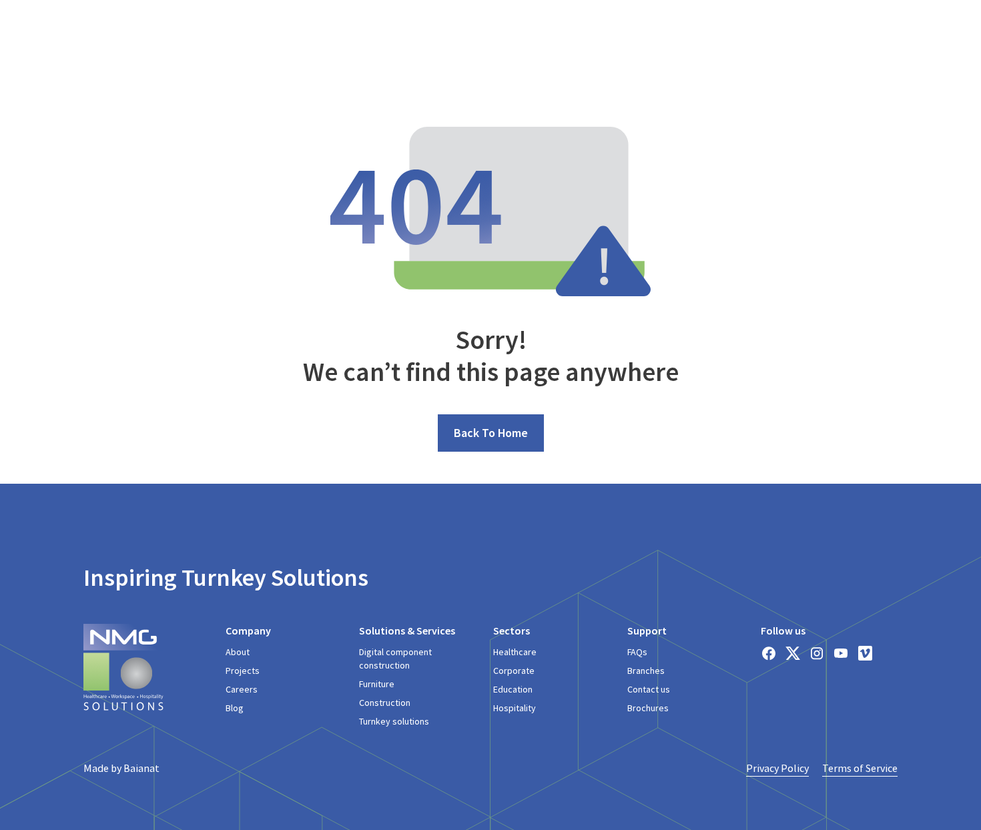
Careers (242, 689)
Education (513, 689)
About (238, 652)
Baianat (141, 768)
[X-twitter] (793, 653)
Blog (235, 708)
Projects (243, 671)
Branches (646, 671)
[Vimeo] (865, 653)
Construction (384, 703)
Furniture (376, 684)
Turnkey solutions (394, 721)
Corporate (514, 671)
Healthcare (515, 652)
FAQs (637, 652)
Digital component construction (395, 658)
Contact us (648, 689)
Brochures (648, 708)
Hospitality (514, 708)
